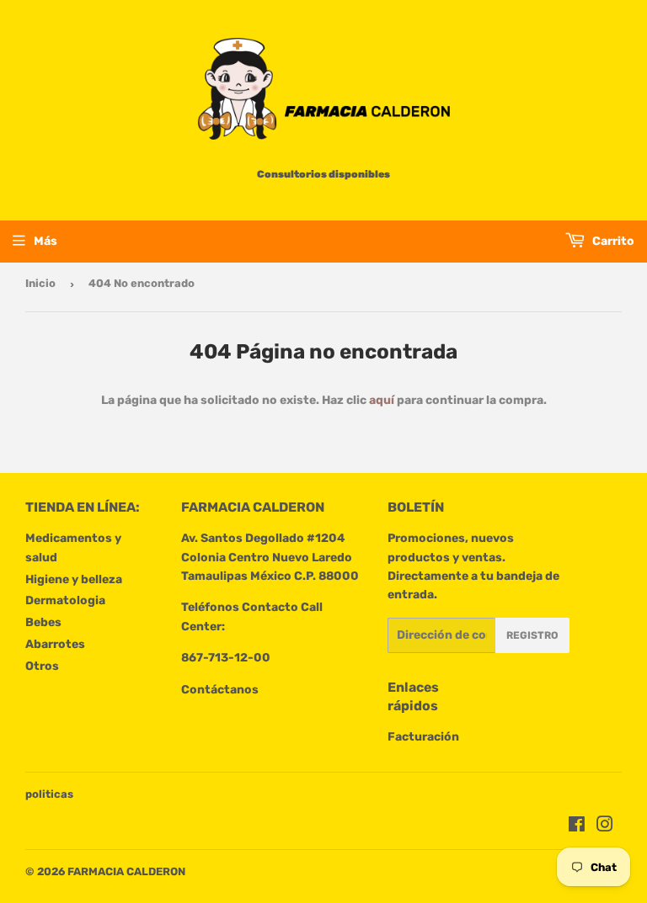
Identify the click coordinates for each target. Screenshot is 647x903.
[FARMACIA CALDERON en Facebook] (577, 827)
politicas (49, 794)
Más (45, 241)
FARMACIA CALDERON (126, 871)
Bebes (43, 622)
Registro (532, 635)
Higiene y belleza (73, 579)
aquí (381, 400)
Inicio (40, 283)
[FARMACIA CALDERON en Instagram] (604, 827)
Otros (42, 666)
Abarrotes (55, 644)
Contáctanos (220, 690)
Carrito (612, 241)
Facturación (423, 737)
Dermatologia (65, 600)
